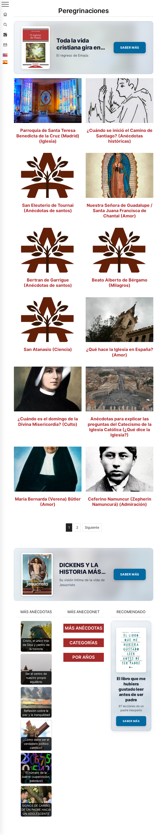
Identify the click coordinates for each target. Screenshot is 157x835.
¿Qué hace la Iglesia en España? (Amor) (119, 352)
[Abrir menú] (5, 4)
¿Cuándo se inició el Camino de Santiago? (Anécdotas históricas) (120, 136)
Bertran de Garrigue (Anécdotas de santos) (48, 282)
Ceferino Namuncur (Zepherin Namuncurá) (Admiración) (119, 501)
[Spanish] (5, 62)
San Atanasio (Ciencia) (48, 349)
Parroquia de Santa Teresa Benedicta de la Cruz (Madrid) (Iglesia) (47, 136)
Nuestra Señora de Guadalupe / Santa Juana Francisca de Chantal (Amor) (119, 211)
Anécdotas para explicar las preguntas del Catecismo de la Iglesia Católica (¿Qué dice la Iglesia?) (119, 426)
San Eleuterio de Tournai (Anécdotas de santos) (48, 208)
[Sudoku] (5, 35)
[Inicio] (5, 14)
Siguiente (92, 527)
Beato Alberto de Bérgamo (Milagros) (119, 282)
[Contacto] (5, 45)
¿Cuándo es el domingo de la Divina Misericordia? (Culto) (48, 421)
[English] (5, 55)
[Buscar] (5, 24)
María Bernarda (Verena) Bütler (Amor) (48, 501)
